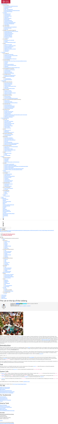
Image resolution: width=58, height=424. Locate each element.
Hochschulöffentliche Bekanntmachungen (7, 410)
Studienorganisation (7, 18)
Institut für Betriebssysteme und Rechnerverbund (28, 230)
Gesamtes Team (7, 241)
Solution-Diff (24, 303)
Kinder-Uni (6, 141)
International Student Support (9, 88)
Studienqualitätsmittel (8, 32)
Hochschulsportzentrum (8, 180)
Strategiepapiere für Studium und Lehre (11, 31)
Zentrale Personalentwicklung (9, 176)
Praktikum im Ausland (8, 91)
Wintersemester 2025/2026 (9, 276)
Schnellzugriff (3, 198)
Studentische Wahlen (8, 186)
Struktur (2, 156)
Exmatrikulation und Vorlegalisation (10, 26)
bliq (5, 289)
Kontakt (4, 194)
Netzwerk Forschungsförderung (9, 75)
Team (5, 250)
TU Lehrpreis (6, 37)
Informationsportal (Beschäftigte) (8, 213)
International (3, 80)
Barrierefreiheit (11, 423)
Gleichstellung (6, 191)
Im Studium (5, 12)
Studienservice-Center (8, 44)
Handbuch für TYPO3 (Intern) (5, 406)
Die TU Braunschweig (5, 118)
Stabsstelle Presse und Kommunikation (11, 146)
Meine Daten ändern (3, 409)
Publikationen (6, 264)
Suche (2, 197)
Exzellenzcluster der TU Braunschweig (10, 55)
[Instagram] (3, 222)
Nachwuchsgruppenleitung (9, 64)
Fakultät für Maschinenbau (9, 167)
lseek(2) (42, 376)
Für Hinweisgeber (7, 155)
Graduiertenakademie (8, 79)
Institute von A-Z (7, 171)
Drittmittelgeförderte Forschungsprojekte (7, 391)
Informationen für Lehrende (9, 40)
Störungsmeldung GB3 (7, 211)
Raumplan (6, 243)
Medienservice (6, 147)
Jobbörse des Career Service (5, 388)
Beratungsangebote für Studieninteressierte (12, 10)
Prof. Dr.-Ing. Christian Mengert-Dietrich (44, 230)
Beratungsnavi (6, 19)
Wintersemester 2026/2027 (9, 274)
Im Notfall (4, 206)
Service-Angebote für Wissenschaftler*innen (12, 67)
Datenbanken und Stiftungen (9, 76)
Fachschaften (6, 185)
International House (7, 177)
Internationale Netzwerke (8, 108)
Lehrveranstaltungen (8, 16)
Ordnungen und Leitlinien (8, 121)
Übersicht (6, 259)
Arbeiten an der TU (7, 130)
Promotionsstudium (7, 97)
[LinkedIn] (3, 224)
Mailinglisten (6, 281)
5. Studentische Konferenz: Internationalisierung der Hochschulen (15, 114)
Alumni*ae (6, 29)
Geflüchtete (6, 87)
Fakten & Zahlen (7, 126)
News (4, 239)
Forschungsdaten (7, 70)
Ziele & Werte (6, 120)
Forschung (3, 52)
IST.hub (5, 293)
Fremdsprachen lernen (8, 101)
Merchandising (2, 389)
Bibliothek (6, 280)
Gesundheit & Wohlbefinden (9, 23)
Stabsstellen (6, 159)
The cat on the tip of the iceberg (5, 231)
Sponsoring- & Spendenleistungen (6, 390)
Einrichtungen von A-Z (8, 181)
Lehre (5, 261)
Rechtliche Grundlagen (8, 36)
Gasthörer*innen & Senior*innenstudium (11, 143)
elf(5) (20, 336)
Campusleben (6, 24)
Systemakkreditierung (8, 35)
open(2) (21, 305)
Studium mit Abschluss (8, 84)
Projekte (5, 244)
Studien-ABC (6, 17)
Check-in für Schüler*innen (9, 138)
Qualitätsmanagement (8, 34)
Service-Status (6, 286)
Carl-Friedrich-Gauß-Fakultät (9, 164)
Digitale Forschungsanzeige (9, 73)
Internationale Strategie (8, 125)
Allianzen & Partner (7, 122)
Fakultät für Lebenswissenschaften (10, 165)
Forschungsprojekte (7, 56)
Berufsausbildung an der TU (9, 132)
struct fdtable (31, 357)
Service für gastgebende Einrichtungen (11, 98)
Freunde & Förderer (7, 135)
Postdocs (6, 63)
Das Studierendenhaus (8, 142)
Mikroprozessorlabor (6, 272)
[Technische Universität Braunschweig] (6, 1)
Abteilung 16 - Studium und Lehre (10, 48)
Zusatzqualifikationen (8, 20)
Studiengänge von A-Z (8, 7)
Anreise (5, 154)
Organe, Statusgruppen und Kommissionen (11, 161)
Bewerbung (6, 8)
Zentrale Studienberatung (8, 46)
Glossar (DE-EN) (2, 408)
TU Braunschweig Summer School (10, 86)
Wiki (5, 284)
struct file (5, 358)
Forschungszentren (7, 57)
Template (17, 303)
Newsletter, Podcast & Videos (9, 115)
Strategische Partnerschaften (9, 107)
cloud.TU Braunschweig (7, 201)
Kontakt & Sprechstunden (8, 111)
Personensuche (7, 195)
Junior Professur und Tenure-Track (10, 65)
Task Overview (3, 295)
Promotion (6, 62)
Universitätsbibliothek (8, 174)
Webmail (4, 200)
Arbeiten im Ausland (7, 93)
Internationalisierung (8, 104)
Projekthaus (6, 51)
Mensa (4, 203)
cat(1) (34, 366)
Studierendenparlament (8, 183)
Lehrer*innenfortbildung (8, 188)
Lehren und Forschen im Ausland (10, 92)
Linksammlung (5, 215)
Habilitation (6, 66)
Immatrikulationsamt (8, 47)
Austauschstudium (7, 85)
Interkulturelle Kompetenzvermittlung (10, 102)
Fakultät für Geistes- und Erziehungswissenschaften (13, 169)
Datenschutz (6, 423)
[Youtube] (3, 223)
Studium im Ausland (7, 90)
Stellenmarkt (6, 131)
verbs (29, 347)
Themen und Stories (7, 150)
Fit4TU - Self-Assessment (8, 9)
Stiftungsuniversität (7, 124)
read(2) (3, 375)
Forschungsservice (7, 78)
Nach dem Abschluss (7, 28)
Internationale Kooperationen (9, 105)
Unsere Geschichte (7, 127)
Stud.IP (4, 208)
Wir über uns (6, 110)
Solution (21, 303)
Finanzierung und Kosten (8, 21)
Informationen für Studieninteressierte (11, 6)
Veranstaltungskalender (8, 137)
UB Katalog (5, 209)
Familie (5, 192)
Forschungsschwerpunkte (8, 54)
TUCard (1, 401)
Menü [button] (1, 229)
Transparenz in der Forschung (9, 69)
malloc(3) (15, 369)
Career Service (6, 50)
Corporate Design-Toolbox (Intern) (6, 407)
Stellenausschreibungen (8, 116)
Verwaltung (6, 160)
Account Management (8, 285)
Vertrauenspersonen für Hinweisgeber (6, 392)
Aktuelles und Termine (8, 112)
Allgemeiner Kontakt (7, 153)
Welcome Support (7, 96)
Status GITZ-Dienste (6, 210)
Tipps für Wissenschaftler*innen (9, 149)
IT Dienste (4, 212)
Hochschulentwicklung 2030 (9, 123)
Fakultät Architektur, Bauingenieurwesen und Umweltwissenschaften (16, 166)
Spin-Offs (4, 287)
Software (5, 247)
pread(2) (25, 305)
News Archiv (6, 248)
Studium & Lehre (4, 3)
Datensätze (6, 256)
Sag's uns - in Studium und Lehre (10, 45)
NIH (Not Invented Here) (46, 339)
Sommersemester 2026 (8, 275)
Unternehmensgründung (8, 134)
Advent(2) (52, 230)
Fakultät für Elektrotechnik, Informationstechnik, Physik (14, 168)
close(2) (29, 305)
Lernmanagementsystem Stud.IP (10, 42)
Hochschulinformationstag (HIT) (9, 140)
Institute (4, 170)
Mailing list (3, 297)
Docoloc (5, 288)
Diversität (6, 193)
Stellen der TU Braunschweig (5, 387)
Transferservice (7, 179)
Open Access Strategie (8, 71)
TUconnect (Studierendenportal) (8, 204)
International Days (7, 113)
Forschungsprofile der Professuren (10, 58)
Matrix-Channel (4, 298)
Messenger (5, 202)
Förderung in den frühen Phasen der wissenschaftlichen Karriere (15, 60)
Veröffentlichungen (7, 245)
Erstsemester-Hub (7, 13)
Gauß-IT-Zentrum (7, 175)
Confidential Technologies (8, 290)
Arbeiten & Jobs (7, 262)
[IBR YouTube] (3, 219)
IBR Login (1, 237)
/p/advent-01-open (26, 381)
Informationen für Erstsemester (5, 400)
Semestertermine (7, 14)
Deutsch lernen (7, 100)
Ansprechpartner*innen (8, 148)
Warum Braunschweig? (8, 11)
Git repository (3, 296)
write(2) (41, 353)
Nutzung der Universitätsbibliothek (10, 144)
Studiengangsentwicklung (8, 33)
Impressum (2, 423)
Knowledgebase (7, 283)
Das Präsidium (6, 158)
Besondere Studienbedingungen (9, 22)
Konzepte (6, 41)
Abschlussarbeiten (7, 252)
